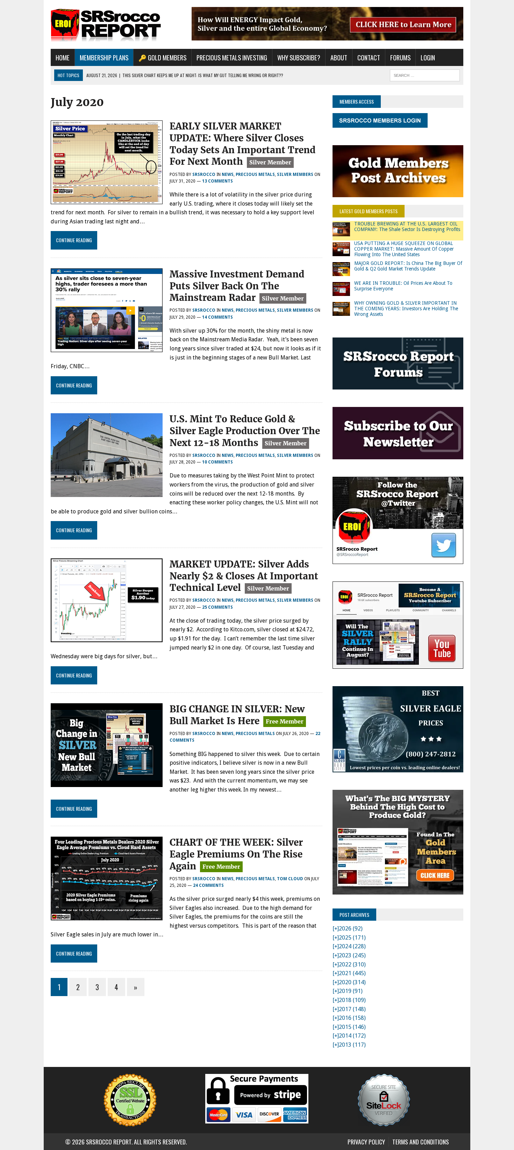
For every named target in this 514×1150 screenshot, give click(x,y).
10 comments (217, 462)
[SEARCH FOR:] (425, 74)
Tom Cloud (290, 878)
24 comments (208, 885)
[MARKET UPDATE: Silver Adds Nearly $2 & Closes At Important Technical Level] (107, 637)
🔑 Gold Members (162, 57)
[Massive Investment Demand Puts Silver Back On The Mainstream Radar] (107, 347)
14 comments (217, 317)
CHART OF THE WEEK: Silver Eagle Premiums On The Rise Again (236, 854)
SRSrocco (203, 174)
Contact (368, 57)
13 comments (217, 181)
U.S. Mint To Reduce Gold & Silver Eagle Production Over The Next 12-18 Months (245, 430)
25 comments (217, 607)
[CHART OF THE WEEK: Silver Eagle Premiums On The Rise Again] (107, 915)
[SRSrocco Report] (116, 24)
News (228, 174)
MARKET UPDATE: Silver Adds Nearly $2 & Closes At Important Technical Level (244, 576)
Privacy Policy (366, 1141)
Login (428, 57)
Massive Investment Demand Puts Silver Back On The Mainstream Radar (237, 286)
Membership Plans (104, 57)
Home (63, 57)
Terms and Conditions (420, 1141)
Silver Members (295, 174)
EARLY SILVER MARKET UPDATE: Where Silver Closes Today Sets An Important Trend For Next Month (242, 143)
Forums (400, 57)
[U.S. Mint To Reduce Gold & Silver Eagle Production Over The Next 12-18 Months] (107, 492)
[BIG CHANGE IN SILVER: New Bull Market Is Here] (107, 782)
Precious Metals (255, 174)
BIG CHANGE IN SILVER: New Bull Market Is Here (237, 715)
